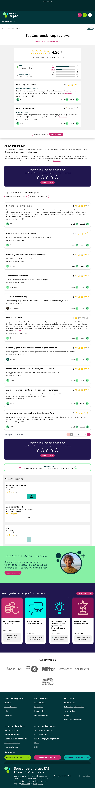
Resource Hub (39, 711)
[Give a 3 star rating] (47, 177)
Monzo (36, 743)
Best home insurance (11, 747)
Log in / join (38, 707)
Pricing (66, 715)
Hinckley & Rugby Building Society (46, 739)
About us (7, 703)
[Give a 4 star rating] (52, 177)
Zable (36, 747)
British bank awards (14, 757)
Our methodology (10, 707)
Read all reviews (40, 134)
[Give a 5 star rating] (56, 177)
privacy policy (38, 784)
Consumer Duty (69, 711)
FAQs (6, 711)
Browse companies (41, 715)
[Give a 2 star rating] (42, 177)
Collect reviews (69, 703)
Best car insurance (11, 730)
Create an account (13, 573)
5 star (52, 66)
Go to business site (8, 21)
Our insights (39, 637)
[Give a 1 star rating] (38, 177)
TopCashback (11, 28)
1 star (53, 76)
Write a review (56, 134)
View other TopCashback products (47, 41)
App (18, 28)
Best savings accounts (12, 734)
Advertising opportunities (73, 719)
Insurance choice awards (75, 757)
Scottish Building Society (43, 730)
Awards (85, 637)
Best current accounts (12, 743)
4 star (53, 70)
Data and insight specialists (74, 707)
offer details (25, 784)
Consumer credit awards (46, 757)
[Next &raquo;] (89, 434)
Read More (56, 161)
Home (3, 28)
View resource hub (85, 593)
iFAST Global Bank (40, 734)
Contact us (8, 715)
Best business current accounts (15, 739)
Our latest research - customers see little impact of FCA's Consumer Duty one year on (58, 625)
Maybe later (86, 776)
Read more (68, 93)
